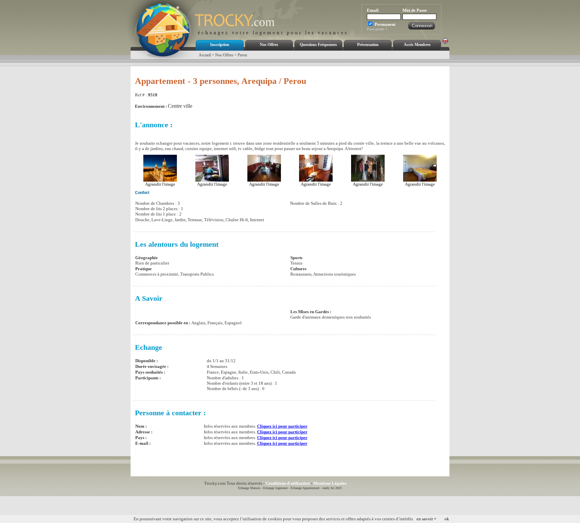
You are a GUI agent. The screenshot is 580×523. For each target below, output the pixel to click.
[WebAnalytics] (362, 483)
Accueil (205, 55)
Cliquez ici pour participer (282, 426)
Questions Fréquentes (318, 44)
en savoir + (426, 518)
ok (446, 518)
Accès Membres (417, 44)
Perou (242, 55)
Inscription (219, 44)
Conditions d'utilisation (287, 483)
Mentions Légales (329, 483)
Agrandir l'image (160, 184)
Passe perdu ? (377, 29)
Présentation (368, 44)
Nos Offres (269, 44)
